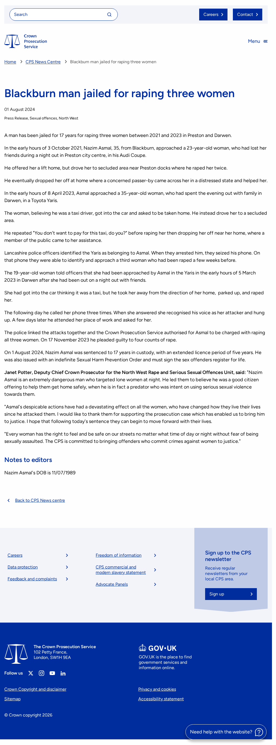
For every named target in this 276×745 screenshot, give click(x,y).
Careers (15, 555)
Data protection (23, 567)
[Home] (25, 41)
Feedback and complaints (32, 578)
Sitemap (12, 698)
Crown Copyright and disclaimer (35, 689)
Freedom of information (119, 555)
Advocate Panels (112, 584)
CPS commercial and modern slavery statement (121, 569)
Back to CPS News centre (40, 500)
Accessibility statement (161, 698)
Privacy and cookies (157, 689)
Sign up (216, 593)
